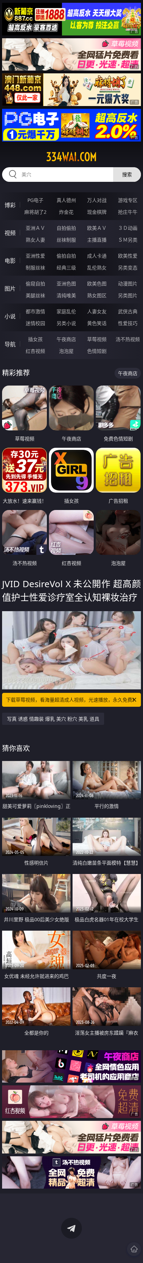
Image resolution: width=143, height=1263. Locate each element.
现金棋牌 (97, 212)
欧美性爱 (127, 255)
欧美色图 (97, 283)
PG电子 (35, 200)
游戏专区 (127, 200)
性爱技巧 (127, 323)
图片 (10, 288)
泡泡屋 (66, 351)
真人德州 (66, 200)
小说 (10, 316)
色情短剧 (97, 351)
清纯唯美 (66, 295)
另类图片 (127, 295)
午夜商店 (66, 339)
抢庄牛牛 (127, 212)
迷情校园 (35, 323)
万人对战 (97, 200)
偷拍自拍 (66, 255)
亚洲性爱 (35, 255)
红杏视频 (35, 351)
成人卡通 (97, 255)
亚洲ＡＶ (35, 228)
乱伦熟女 (97, 267)
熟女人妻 (35, 239)
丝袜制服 (66, 239)
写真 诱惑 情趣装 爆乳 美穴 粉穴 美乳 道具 (53, 718)
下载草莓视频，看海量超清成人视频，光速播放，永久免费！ (71, 699)
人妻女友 (97, 311)
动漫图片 (127, 283)
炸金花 (66, 212)
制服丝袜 (35, 267)
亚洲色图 (66, 283)
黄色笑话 (97, 323)
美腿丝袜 (35, 295)
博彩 (10, 205)
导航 (10, 344)
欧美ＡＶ (97, 228)
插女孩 (35, 339)
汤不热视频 (128, 339)
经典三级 (66, 267)
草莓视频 (97, 339)
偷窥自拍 (35, 283)
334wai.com (71, 157)
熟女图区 (97, 295)
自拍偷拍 (66, 228)
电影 (10, 261)
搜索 (127, 174)
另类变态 (127, 267)
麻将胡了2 (35, 212)
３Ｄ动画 (127, 228)
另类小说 (66, 323)
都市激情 (35, 311)
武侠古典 (127, 311)
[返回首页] (134, 1249)
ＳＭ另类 (127, 239)
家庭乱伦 (66, 311)
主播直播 (97, 239)
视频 (10, 233)
